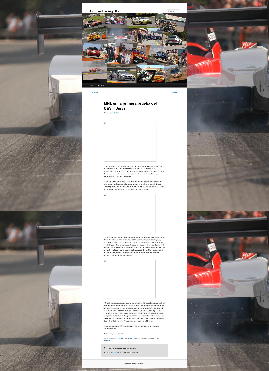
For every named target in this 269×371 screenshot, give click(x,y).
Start (91, 85)
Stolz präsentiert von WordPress (134, 364)
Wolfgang (121, 339)
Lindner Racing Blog (105, 11)
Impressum (100, 85)
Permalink (107, 340)
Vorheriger (94, 92)
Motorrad (130, 339)
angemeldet (112, 352)
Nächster (175, 92)
